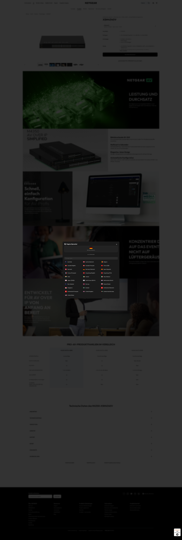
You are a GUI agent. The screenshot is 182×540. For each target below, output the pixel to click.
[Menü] (180, 529)
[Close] (116, 244)
